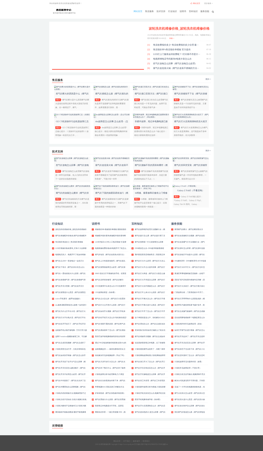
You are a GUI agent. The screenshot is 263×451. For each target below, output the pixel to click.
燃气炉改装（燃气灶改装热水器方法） (110, 255)
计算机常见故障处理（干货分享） (188, 368)
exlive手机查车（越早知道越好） (68, 299)
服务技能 (204, 11)
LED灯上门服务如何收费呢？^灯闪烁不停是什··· (176, 54)
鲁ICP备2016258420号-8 (149, 444)
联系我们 (146, 441)
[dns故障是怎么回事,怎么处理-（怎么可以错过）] (112, 117)
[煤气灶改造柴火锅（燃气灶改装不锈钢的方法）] (112, 161)
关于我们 (126, 441)
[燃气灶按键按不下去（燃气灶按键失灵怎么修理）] (191, 89)
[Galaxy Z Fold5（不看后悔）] (185, 186)
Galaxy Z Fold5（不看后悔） (190, 190)
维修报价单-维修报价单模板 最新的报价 (110, 229)
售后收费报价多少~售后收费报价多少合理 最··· (176, 45)
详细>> (171, 38)
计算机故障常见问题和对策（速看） (189, 362)
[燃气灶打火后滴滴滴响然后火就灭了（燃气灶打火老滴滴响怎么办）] (191, 117)
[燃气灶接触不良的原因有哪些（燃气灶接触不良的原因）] (151, 161)
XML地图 (162, 444)
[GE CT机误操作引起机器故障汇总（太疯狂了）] (72, 117)
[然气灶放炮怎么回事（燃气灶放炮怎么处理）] (72, 161)
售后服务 (149, 11)
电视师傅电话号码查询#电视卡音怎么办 (172, 59)
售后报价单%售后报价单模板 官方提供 (172, 49)
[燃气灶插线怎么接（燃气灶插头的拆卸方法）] (112, 89)
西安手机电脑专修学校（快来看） (148, 399)
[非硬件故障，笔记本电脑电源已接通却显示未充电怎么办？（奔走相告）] (151, 117)
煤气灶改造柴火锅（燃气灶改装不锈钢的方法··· (176, 68)
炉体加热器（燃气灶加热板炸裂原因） (110, 393)
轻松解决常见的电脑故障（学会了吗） (110, 355)
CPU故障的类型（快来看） (105, 292)
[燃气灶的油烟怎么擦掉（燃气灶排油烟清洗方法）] (72, 188)
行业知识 (172, 11)
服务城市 (136, 441)
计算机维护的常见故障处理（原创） (189, 324)
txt (167, 444)
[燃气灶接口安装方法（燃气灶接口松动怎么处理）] (151, 89)
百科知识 (193, 11)
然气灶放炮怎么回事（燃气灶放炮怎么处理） (175, 63)
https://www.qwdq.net (126, 444)
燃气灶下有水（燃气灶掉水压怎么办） (70, 267)
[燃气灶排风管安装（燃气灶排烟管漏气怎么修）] (191, 161)
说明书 (183, 11)
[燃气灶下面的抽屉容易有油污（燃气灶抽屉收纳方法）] (112, 188)
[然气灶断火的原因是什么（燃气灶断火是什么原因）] (72, 89)
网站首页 (138, 11)
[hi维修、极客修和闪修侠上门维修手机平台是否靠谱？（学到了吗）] (151, 188)
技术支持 (161, 11)
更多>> (208, 79)
